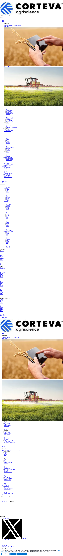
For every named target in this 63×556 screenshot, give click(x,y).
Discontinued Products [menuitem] (7, 131)
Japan (7, 193)
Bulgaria (7, 207)
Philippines (8, 196)
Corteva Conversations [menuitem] (7, 175)
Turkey (7, 228)
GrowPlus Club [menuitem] (6, 492)
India (7, 191)
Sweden (1, 294)
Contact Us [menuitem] (4, 179)
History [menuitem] (5, 168)
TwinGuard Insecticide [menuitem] (9, 117)
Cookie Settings (5, 553)
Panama (7, 241)
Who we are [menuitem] (4, 166)
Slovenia (7, 226)
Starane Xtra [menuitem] (8, 148)
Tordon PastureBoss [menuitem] (9, 113)
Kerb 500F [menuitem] (8, 149)
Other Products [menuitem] (6, 128)
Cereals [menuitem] (5, 458)
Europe (5, 203)
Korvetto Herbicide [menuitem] (9, 108)
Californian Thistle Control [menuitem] (8, 173)
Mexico (7, 240)
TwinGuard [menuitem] (8, 138)
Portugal (7, 222)
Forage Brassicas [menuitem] (7, 136)
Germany (7, 213)
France (7, 212)
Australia (1, 267)
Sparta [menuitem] (7, 140)
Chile (7, 235)
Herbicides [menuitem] (6, 421)
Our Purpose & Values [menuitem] (7, 167)
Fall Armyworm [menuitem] (6, 172)
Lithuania (1, 285)
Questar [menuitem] (7, 146)
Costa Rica (8, 236)
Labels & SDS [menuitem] (4, 181)
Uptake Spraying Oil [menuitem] (9, 130)
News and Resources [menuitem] (5, 170)
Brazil (7, 234)
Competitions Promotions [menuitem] (8, 177)
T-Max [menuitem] (5, 476)
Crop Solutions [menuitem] (4, 446)
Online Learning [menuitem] (6, 176)
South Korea (8, 197)
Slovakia (7, 225)
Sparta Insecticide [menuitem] (9, 120)
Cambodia (7, 189)
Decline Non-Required (22, 553)
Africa (5, 186)
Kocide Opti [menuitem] (8, 124)
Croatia (7, 208)
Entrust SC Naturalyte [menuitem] (9, 118)
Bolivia (7, 233)
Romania (7, 223)
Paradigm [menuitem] (7, 145)
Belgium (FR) (8, 204)
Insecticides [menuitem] (6, 430)
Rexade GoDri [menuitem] (8, 111)
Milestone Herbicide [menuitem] (9, 109)
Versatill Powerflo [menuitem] (7, 429)
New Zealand (2, 184)
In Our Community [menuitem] (7, 169)
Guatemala (8, 239)
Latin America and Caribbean (8, 231)
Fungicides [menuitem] (6, 122)
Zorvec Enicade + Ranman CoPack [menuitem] (11, 127)
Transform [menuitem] (7, 142)
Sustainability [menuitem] (6, 484)
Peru (7, 243)
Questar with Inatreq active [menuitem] (10, 125)
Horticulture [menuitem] (6, 151)
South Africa (8, 187)
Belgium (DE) (8, 206)
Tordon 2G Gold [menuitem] (9, 160)
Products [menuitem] (3, 21)
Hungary (7, 215)
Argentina (7, 232)
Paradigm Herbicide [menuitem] (9, 110)
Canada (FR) (8, 246)
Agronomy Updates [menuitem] (7, 174)
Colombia (1, 303)
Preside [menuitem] (5, 475)
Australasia (6, 201)
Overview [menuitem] (7, 107)
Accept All (13, 553)
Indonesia (7, 192)
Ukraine (7, 229)
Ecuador (7, 238)
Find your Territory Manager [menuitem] (8, 493)
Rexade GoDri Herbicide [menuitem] (10, 147)
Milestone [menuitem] (7, 141)
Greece (7, 214)
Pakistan (7, 195)
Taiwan (7, 198)
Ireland (7, 216)
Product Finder (6, 26)
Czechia (7, 209)
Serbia (7, 224)
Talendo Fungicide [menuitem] (9, 126)
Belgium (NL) (8, 205)
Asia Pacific (6, 188)
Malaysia (7, 194)
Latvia (7, 218)
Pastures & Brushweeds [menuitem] (8, 157)
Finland (7, 211)
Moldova (7, 219)
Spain (1, 293)
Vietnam (7, 200)
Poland (7, 221)
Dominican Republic (9, 237)
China (7, 190)
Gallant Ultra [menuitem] (8, 114)
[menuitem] (12, 25)
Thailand (7, 199)
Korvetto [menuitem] (7, 139)
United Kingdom (9, 230)
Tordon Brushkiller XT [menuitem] (9, 112)
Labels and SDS (6, 66)
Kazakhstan (2, 258)
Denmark (1, 276)
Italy (7, 217)
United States (8, 247)
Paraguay (7, 242)
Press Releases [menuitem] (6, 171)
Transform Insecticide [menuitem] (9, 121)
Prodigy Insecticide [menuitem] (9, 119)
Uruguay (1, 311)
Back (3, 20)
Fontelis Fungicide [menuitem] (7, 438)
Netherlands (8, 220)
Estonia (1, 277)
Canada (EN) (8, 245)
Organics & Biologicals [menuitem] (8, 163)
